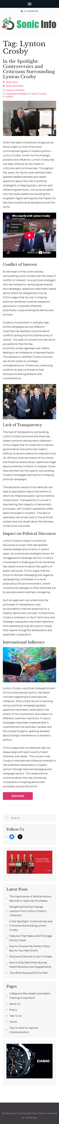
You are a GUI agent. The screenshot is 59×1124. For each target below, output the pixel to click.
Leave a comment (15, 90)
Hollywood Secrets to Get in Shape (30, 956)
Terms (13, 1021)
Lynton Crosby (38, 93)
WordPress (31, 1117)
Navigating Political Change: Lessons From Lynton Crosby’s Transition (27, 911)
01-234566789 (31, 11)
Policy (13, 1009)
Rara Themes (39, 1113)
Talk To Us (15, 1015)
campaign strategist (16, 93)
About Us (14, 1003)
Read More (18, 796)
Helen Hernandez (15, 85)
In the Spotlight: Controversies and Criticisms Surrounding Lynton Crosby (29, 69)
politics (9, 96)
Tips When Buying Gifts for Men (28, 972)
